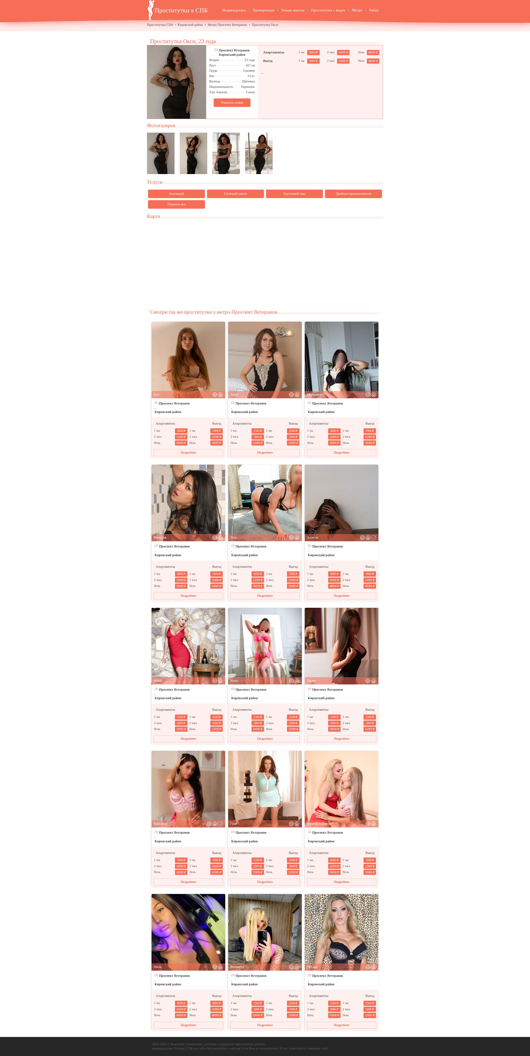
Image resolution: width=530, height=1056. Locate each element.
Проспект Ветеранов (234, 50)
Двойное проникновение (353, 193)
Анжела (312, 537)
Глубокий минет (235, 193)
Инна (234, 680)
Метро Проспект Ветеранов (227, 25)
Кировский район (190, 25)
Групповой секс (294, 193)
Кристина (160, 823)
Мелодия (160, 537)
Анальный (176, 193)
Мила (157, 967)
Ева (156, 394)
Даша (234, 394)
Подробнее (188, 452)
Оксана (312, 967)
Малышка (314, 394)
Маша (158, 680)
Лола (233, 537)
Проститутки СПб (160, 25)
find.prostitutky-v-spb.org (223, 1048)
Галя (233, 823)
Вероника (237, 967)
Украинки (248, 86)
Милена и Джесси (319, 823)
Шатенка (248, 81)
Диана (311, 680)
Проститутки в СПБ (181, 10)
